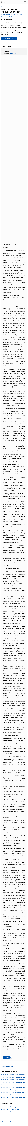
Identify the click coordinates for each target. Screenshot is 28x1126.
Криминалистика (12, 6)
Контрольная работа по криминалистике (12, 1090)
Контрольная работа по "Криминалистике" (13, 1074)
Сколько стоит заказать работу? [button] (11, 42)
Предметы (3, 6)
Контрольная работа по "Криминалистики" (13, 1077)
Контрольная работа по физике (10, 1112)
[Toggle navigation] (25, 2)
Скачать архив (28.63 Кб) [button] (9, 38)
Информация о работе (13, 1065)
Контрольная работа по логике (10, 1109)
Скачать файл (13, 53)
